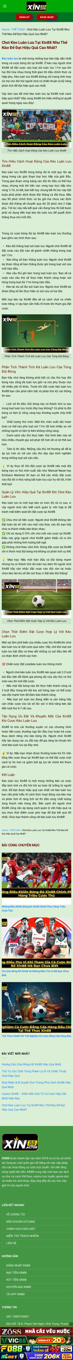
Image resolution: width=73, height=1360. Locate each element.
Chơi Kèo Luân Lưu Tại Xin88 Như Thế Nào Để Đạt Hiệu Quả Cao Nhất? (33, 1108)
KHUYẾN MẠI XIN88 (18, 1287)
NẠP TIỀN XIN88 (16, 1272)
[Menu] (5, 6)
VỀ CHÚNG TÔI (15, 1214)
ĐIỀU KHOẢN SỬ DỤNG (20, 1221)
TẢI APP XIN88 (15, 1294)
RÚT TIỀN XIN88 (16, 1279)
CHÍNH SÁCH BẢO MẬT (20, 1229)
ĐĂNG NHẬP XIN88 (18, 1265)
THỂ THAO (18, 29)
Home (5, 29)
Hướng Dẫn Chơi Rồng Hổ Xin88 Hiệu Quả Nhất (31, 1064)
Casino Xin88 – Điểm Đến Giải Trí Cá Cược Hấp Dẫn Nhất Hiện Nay (34, 1096)
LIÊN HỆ (11, 1243)
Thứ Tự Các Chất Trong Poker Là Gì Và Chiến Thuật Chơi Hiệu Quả (34, 1074)
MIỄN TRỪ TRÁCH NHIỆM (22, 1236)
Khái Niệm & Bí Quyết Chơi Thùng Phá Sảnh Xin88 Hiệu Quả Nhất (36, 1085)
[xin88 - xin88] (36, 6)
